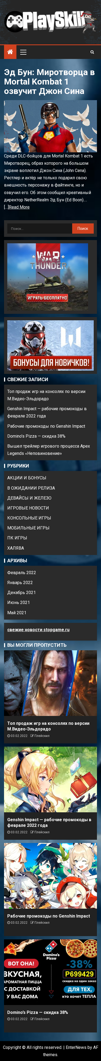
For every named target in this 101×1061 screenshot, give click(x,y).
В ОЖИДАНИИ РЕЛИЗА (31, 488)
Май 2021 (16, 612)
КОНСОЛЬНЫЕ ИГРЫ (29, 518)
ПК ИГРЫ (17, 537)
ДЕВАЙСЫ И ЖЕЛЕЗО (29, 498)
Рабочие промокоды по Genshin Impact (46, 426)
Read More (19, 207)
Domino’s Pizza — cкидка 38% (36, 436)
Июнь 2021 (18, 602)
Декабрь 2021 (21, 592)
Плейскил (42, 736)
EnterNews (76, 1047)
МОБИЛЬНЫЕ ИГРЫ (28, 527)
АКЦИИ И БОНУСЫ (26, 477)
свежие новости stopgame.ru (38, 629)
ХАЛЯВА (15, 548)
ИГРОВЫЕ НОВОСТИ (28, 508)
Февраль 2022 (21, 572)
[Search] (92, 52)
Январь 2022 (20, 582)
